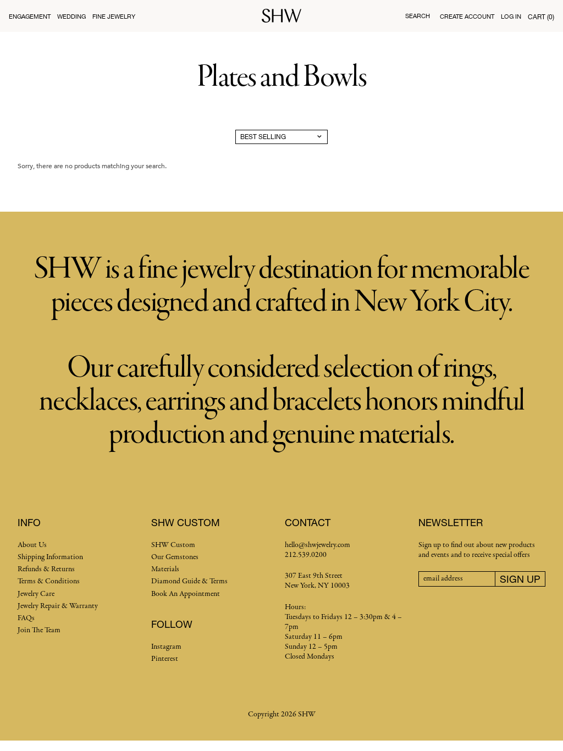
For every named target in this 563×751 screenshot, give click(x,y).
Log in (511, 16)
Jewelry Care (36, 594)
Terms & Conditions (49, 581)
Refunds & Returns (46, 569)
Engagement (30, 16)
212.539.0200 (306, 555)
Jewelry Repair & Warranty (58, 606)
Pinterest (164, 659)
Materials (165, 569)
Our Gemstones (174, 557)
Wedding (71, 16)
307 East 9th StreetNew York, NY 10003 (317, 581)
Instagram (166, 647)
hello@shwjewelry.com (317, 545)
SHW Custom (173, 545)
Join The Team (39, 630)
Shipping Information (50, 557)
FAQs (26, 618)
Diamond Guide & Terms (189, 581)
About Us (32, 545)
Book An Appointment (185, 594)
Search (417, 15)
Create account (467, 16)
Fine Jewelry (113, 16)
